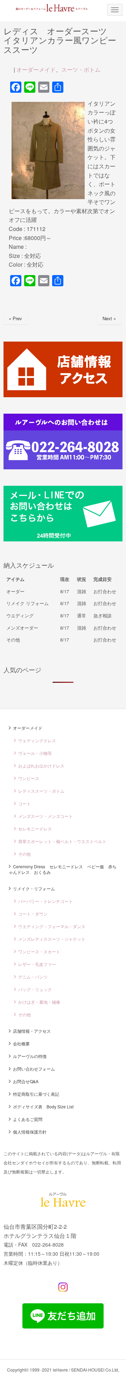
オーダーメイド (36, 69)
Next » (109, 318)
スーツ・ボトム (80, 69)
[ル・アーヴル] (63, 1205)
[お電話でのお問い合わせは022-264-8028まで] (63, 467)
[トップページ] (47, 8)
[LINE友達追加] (63, 1326)
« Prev (15, 318)
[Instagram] (63, 1290)
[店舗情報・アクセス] (63, 395)
